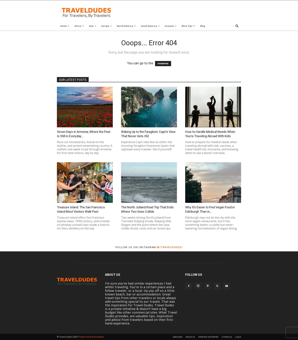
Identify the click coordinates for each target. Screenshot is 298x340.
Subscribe (177, 336)
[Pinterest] (207, 286)
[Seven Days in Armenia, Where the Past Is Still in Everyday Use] (85, 107)
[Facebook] (188, 286)
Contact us (227, 336)
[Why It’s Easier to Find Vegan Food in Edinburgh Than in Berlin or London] (213, 182)
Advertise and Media (208, 336)
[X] (217, 286)
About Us (190, 336)
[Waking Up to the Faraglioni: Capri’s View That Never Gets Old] (149, 107)
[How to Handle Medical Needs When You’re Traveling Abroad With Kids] (213, 107)
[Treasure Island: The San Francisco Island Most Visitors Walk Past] (85, 182)
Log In (238, 336)
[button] (237, 26)
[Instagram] (198, 285)
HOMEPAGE (163, 63)
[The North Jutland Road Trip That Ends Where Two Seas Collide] (149, 182)
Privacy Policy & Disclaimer (91, 336)
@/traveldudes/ (170, 247)
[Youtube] (226, 286)
